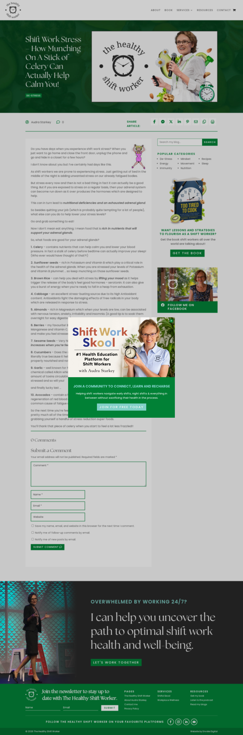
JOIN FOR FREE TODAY (121, 407)
